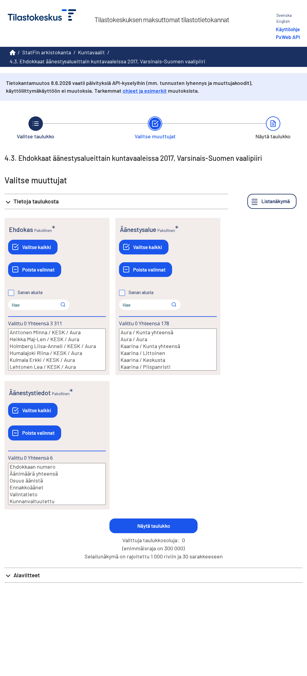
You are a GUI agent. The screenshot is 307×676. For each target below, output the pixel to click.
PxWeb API (288, 37)
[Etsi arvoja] (63, 304)
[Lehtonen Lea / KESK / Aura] (57, 366)
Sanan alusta (30, 292)
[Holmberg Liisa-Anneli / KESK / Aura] (57, 346)
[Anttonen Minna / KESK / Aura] (57, 332)
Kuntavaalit (91, 52)
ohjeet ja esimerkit (145, 90)
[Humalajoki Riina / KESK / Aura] (57, 353)
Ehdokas (21, 229)
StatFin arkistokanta (46, 52)
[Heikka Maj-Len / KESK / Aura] (57, 339)
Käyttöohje (288, 29)
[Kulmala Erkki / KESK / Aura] (57, 359)
